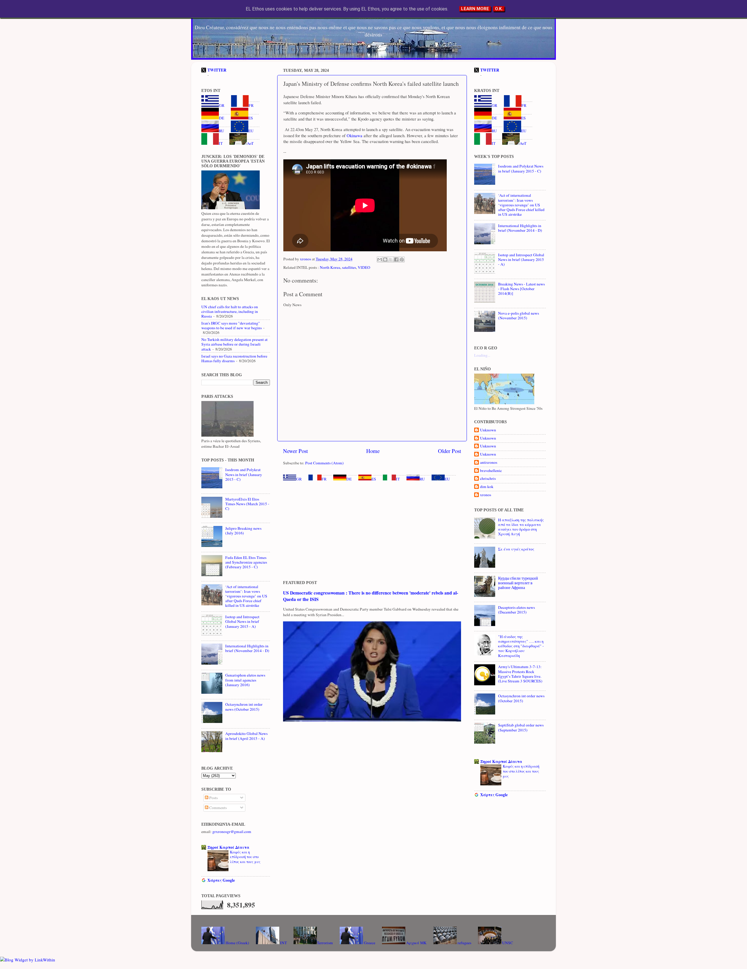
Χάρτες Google (221, 880)
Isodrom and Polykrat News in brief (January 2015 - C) (243, 474)
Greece (369, 942)
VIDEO (364, 267)
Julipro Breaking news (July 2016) (243, 531)
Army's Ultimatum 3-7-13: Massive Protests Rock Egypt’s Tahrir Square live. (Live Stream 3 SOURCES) (520, 674)
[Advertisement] (372, 531)
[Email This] (380, 259)
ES (373, 479)
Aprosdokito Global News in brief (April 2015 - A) (246, 736)
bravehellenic (491, 470)
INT (283, 942)
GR (299, 479)
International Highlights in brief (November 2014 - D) (247, 648)
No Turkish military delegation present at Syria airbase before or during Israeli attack (234, 344)
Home (373, 450)
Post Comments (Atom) (324, 463)
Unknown (488, 430)
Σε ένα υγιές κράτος (516, 549)
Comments (217, 807)
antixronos (488, 462)
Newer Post (295, 450)
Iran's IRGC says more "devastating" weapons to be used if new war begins (231, 325)
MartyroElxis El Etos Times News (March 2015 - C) (247, 503)
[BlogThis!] (385, 259)
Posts (213, 797)
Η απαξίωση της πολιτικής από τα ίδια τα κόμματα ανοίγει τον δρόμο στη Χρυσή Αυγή (521, 527)
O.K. (499, 8)
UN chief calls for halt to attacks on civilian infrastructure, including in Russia (229, 311)
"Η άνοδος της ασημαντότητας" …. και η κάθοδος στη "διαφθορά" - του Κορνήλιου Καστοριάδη (521, 646)
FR (324, 479)
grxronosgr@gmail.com (231, 831)
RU (422, 479)
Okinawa (353, 135)
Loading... (482, 355)
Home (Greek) (237, 942)
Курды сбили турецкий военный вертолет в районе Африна (518, 583)
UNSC (507, 942)
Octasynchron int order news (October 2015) (244, 707)
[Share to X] (391, 259)
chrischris (488, 478)
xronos (485, 494)
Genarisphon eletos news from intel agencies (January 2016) (245, 679)
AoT (250, 143)
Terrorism (325, 942)
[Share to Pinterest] (402, 259)
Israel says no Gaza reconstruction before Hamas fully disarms (234, 358)
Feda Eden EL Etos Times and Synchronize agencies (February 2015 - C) (246, 562)
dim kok (486, 486)
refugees (464, 942)
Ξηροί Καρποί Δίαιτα (228, 847)
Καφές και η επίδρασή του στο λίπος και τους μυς (245, 856)
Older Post (449, 450)
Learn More (475, 8)
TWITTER (216, 70)
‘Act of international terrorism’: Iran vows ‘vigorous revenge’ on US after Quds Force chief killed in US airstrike (246, 596)
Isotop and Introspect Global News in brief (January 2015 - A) (242, 621)
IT (398, 479)
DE (349, 479)
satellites (349, 267)
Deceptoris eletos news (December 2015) (516, 610)
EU (447, 479)
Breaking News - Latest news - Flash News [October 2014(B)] (521, 288)
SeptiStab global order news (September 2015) (521, 727)
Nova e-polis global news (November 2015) (518, 315)
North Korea (330, 267)
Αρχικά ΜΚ (416, 942)
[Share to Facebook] (396, 259)
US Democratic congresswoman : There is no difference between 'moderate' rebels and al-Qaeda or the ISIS (370, 595)
